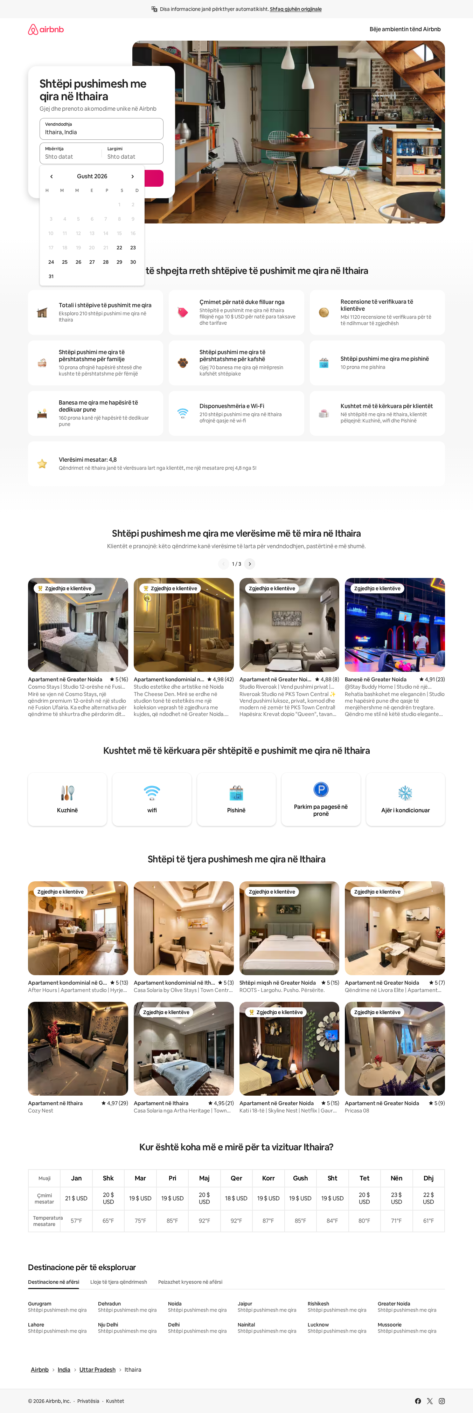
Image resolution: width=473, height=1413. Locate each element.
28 (106, 262)
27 (92, 262)
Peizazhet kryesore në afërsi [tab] (190, 1282)
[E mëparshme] (223, 564)
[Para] (249, 564)
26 (78, 262)
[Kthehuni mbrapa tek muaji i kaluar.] (52, 176)
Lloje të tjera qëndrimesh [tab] (118, 1282)
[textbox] (70, 156)
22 (119, 247)
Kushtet (115, 1401)
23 (133, 247)
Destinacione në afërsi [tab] (53, 1282)
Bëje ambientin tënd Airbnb (405, 29)
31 (51, 276)
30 (133, 262)
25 (65, 262)
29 (119, 262)
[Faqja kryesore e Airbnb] (46, 29)
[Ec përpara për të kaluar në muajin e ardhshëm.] (132, 176)
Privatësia (88, 1401)
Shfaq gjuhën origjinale (296, 9)
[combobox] (101, 132)
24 (51, 262)
